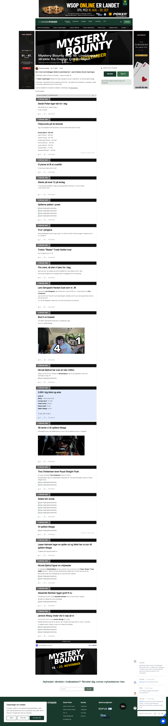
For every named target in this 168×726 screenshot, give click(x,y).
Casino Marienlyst (88, 27)
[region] (25, 712)
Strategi (83, 21)
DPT (105, 21)
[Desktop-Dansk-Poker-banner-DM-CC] (26, 89)
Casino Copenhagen (59, 27)
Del (44, 114)
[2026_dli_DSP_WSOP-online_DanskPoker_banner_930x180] (84, 17)
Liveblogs (98, 21)
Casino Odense (74, 27)
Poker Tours (101, 27)
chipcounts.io (74, 88)
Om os (68, 22)
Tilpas (11, 718)
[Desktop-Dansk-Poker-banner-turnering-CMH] (141, 89)
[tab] (110, 74)
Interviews (75, 21)
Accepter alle (37, 718)
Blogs (90, 21)
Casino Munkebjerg (43, 27)
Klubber (124, 27)
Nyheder (67, 21)
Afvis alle (23, 718)
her (93, 79)
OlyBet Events (113, 27)
